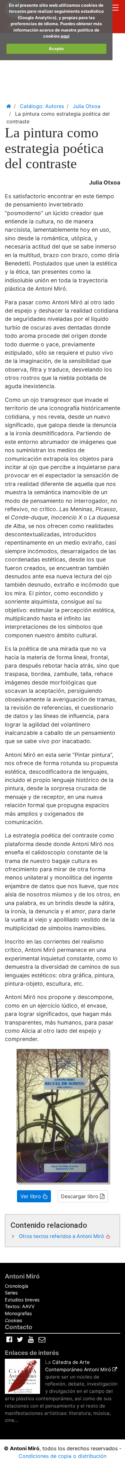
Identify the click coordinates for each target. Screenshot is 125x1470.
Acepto (56, 48)
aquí (65, 36)
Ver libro (32, 1196)
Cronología (16, 1286)
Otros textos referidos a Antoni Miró (62, 1236)
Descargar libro (80, 1196)
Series (11, 1292)
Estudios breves (22, 1299)
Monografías (18, 1313)
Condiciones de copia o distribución (62, 1456)
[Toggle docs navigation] (115, 8)
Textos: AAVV (20, 1306)
